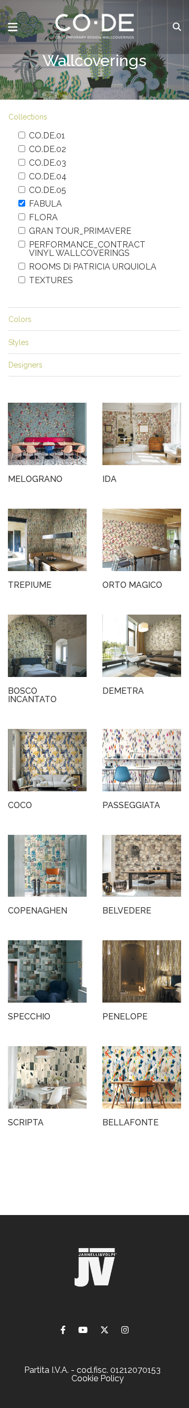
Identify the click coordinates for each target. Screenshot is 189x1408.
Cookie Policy (97, 1378)
